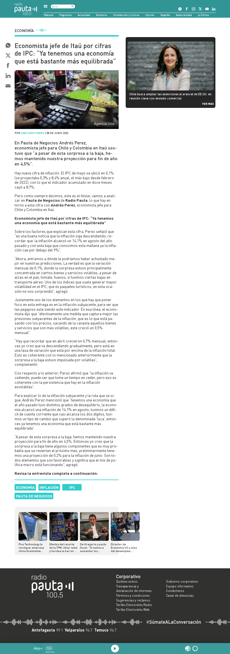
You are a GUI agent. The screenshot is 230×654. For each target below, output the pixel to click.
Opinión (150, 15)
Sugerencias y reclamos (133, 600)
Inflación (49, 487)
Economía (101, 15)
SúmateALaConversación (173, 622)
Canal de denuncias (180, 596)
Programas (65, 15)
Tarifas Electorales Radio (134, 605)
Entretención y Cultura (126, 15)
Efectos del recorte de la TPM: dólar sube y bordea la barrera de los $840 (63, 547)
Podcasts (48, 15)
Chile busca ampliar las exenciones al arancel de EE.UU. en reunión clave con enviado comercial (170, 96)
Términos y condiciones (133, 596)
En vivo (49, 648)
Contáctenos (175, 591)
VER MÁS (208, 103)
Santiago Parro (33, 133)
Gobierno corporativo (182, 581)
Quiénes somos (126, 581)
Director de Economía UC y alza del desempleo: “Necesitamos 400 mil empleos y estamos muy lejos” (125, 547)
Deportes (165, 15)
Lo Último (203, 15)
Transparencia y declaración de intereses (133, 588)
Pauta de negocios (34, 496)
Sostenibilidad (184, 15)
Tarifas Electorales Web (133, 610)
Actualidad (84, 15)
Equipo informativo (180, 586)
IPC (72, 487)
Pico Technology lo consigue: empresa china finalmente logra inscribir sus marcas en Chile (31, 547)
